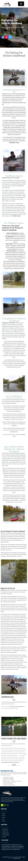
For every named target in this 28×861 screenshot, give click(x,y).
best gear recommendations (17, 707)
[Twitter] (10, 37)
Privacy (10, 857)
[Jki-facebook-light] (2, 805)
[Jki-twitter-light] (5, 805)
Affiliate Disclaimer (21, 857)
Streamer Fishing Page (16, 259)
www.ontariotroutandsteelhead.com (10, 762)
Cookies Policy (15, 857)
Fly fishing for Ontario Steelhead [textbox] (10, 399)
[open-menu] (21, 3)
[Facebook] (3, 37)
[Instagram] (6, 37)
